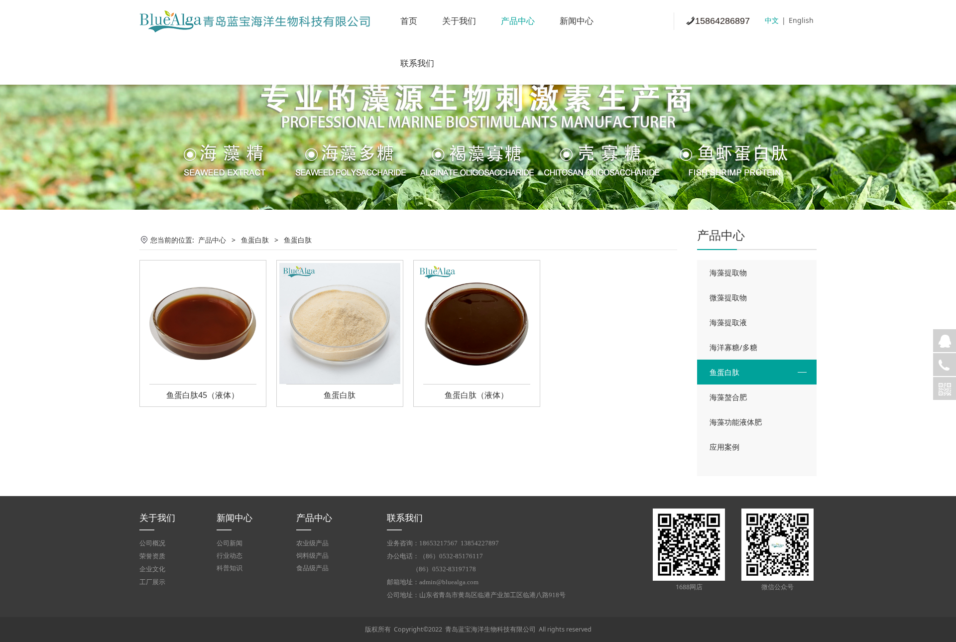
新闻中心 (577, 21)
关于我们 (459, 21)
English (801, 20)
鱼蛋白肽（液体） (476, 394)
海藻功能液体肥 (736, 422)
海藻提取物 (728, 272)
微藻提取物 (728, 297)
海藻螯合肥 (728, 397)
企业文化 (152, 569)
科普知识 (229, 568)
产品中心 (518, 21)
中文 (772, 20)
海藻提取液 (728, 322)
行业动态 (229, 555)
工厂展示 (152, 582)
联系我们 (417, 63)
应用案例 (724, 447)
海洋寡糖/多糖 (733, 347)
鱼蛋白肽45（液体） (202, 394)
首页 (408, 21)
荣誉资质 (152, 556)
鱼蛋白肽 (724, 372)
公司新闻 (229, 543)
